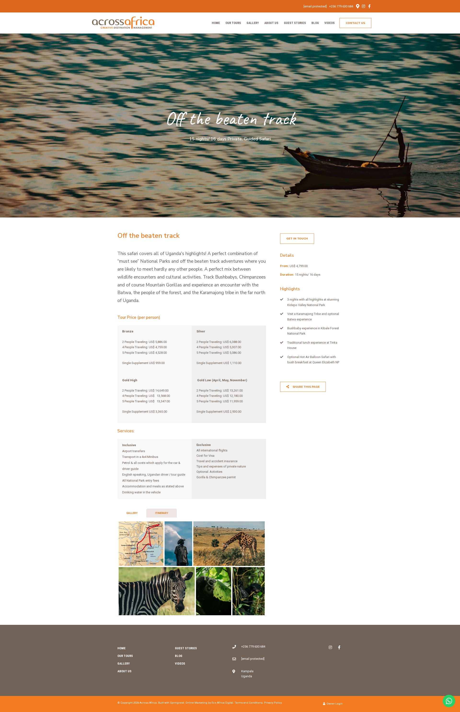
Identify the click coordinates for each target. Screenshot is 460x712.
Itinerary (161, 513)
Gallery (253, 23)
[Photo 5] (213, 591)
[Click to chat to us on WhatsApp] (449, 701)
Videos (329, 23)
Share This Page (306, 387)
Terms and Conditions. (249, 702)
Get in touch (297, 238)
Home (216, 23)
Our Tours (233, 23)
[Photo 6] (248, 591)
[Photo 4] (157, 591)
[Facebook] (369, 6)
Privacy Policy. (273, 702)
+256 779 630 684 (341, 6)
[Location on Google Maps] (357, 6)
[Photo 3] (229, 543)
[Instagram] (363, 6)
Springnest (177, 702)
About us (271, 23)
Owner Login (334, 703)
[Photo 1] (141, 543)
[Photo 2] (178, 543)
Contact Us (355, 23)
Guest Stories (295, 23)
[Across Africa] (123, 22)
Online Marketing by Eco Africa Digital (209, 702)
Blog (315, 23)
